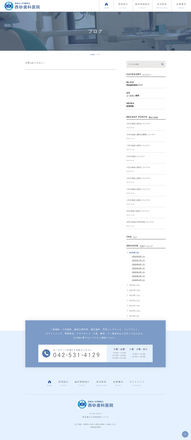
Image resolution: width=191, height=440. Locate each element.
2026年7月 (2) (138, 260)
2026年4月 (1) (138, 268)
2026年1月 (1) (138, 280)
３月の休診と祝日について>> (138, 189)
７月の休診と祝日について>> (138, 145)
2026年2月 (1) (138, 276)
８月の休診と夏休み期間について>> (141, 135)
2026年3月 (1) (138, 272)
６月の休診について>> (135, 156)
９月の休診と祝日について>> (138, 124)
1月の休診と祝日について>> (137, 211)
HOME (92, 54)
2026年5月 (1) (138, 264)
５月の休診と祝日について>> (138, 167)
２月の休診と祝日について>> (138, 200)
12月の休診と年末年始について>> (140, 222)
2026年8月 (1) (138, 256)
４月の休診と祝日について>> (138, 178)
